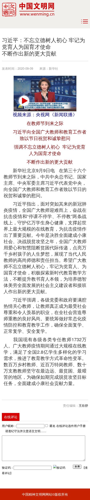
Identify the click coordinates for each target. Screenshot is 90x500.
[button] (24, 101)
